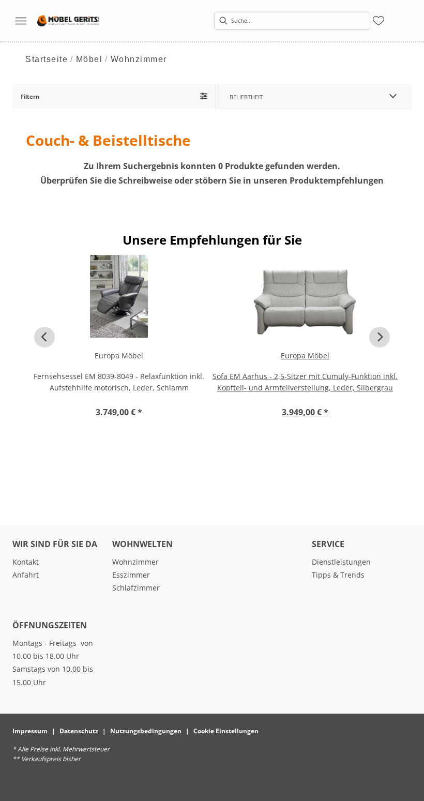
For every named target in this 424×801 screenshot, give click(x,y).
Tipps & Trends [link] (338, 575)
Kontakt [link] (25, 562)
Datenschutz (78, 731)
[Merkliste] (378, 20)
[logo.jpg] (68, 20)
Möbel (89, 59)
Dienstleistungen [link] (341, 562)
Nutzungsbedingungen (145, 731)
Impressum (30, 731)
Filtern (30, 96)
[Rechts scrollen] (379, 337)
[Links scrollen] (44, 337)
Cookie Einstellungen (226, 731)
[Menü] (20, 20)
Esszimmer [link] (131, 575)
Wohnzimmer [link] (135, 562)
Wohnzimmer (139, 59)
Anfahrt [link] (25, 575)
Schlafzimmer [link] (136, 588)
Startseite (46, 59)
